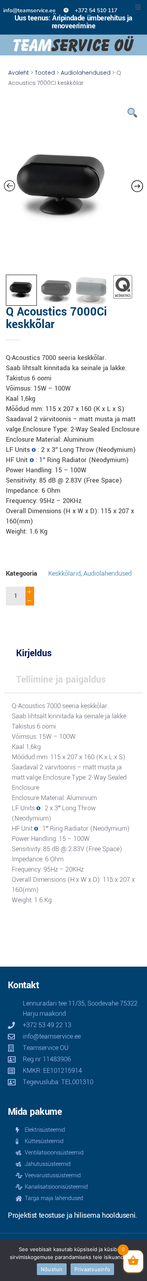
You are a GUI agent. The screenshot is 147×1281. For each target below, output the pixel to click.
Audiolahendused (86, 73)
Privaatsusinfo (92, 1269)
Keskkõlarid (64, 573)
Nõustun (52, 1269)
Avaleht (18, 73)
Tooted (45, 73)
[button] (138, 7)
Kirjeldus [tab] (34, 653)
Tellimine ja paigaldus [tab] (61, 679)
